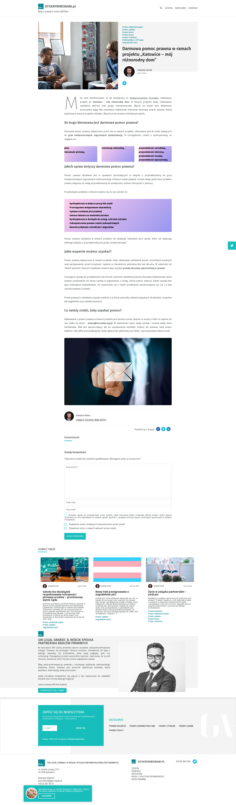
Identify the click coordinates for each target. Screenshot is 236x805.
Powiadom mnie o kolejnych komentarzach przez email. (97, 524)
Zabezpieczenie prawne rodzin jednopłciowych (94, 223)
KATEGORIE (180, 8)
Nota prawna (139, 779)
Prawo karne (128, 32)
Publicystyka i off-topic (133, 40)
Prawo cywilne (128, 30)
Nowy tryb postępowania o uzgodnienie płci (112, 593)
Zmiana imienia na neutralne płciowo (89, 215)
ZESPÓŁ (169, 8)
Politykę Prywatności (76, 739)
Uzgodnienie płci (130, 42)
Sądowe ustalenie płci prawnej (86, 211)
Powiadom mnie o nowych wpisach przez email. (92, 528)
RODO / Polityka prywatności (148, 777)
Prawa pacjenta (155, 611)
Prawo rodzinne (129, 37)
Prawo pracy (128, 35)
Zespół (41, 678)
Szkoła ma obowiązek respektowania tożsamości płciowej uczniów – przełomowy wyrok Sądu (63, 596)
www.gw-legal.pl (66, 678)
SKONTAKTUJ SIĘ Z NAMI (52, 690)
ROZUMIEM (46, 796)
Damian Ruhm (144, 70)
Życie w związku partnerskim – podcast (167, 593)
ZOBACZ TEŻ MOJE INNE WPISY (91, 420)
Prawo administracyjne (132, 27)
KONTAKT (193, 8)
